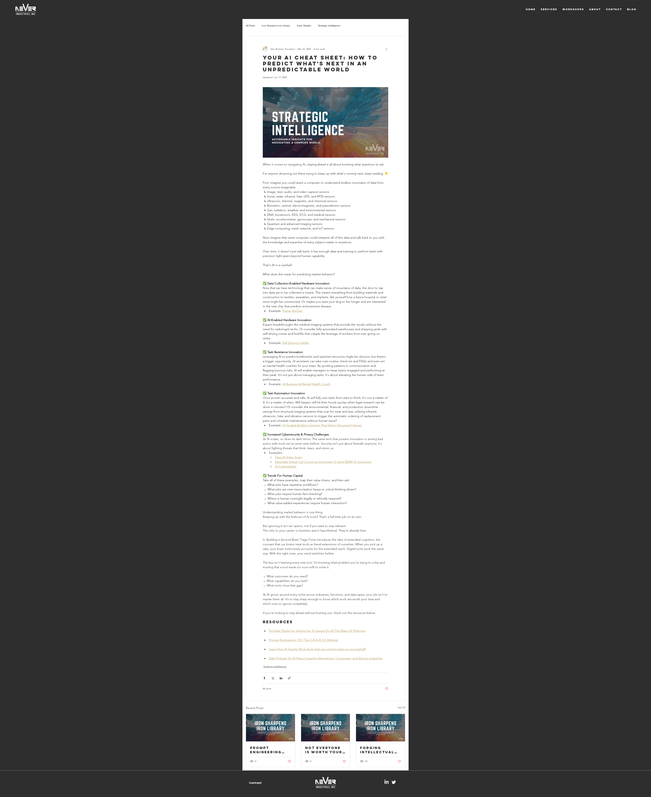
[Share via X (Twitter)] (272, 678)
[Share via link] (289, 678)
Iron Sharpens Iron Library (276, 25)
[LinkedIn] (386, 782)
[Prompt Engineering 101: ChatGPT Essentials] (270, 727)
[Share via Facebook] (264, 678)
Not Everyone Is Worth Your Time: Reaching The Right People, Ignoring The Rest (324, 750)
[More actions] (386, 49)
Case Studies (304, 25)
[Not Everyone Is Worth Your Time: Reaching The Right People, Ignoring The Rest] (325, 727)
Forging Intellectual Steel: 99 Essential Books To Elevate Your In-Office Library (377, 750)
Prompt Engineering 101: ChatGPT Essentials (266, 750)
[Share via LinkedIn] (281, 678)
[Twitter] (393, 782)
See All (401, 707)
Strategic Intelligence (329, 25)
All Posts (250, 25)
